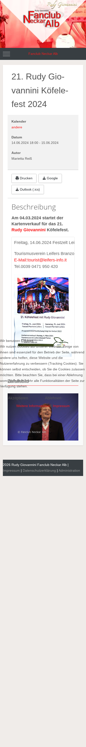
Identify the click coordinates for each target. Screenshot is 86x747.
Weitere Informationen (33, 406)
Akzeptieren (18, 398)
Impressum (61, 406)
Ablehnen (53, 398)
